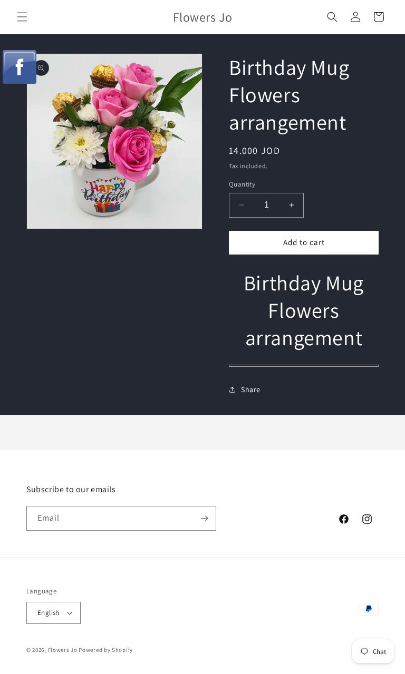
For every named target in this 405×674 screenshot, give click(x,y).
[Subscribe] (204, 518)
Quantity (242, 184)
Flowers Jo (63, 649)
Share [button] (251, 389)
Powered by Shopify (106, 649)
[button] (22, 16)
